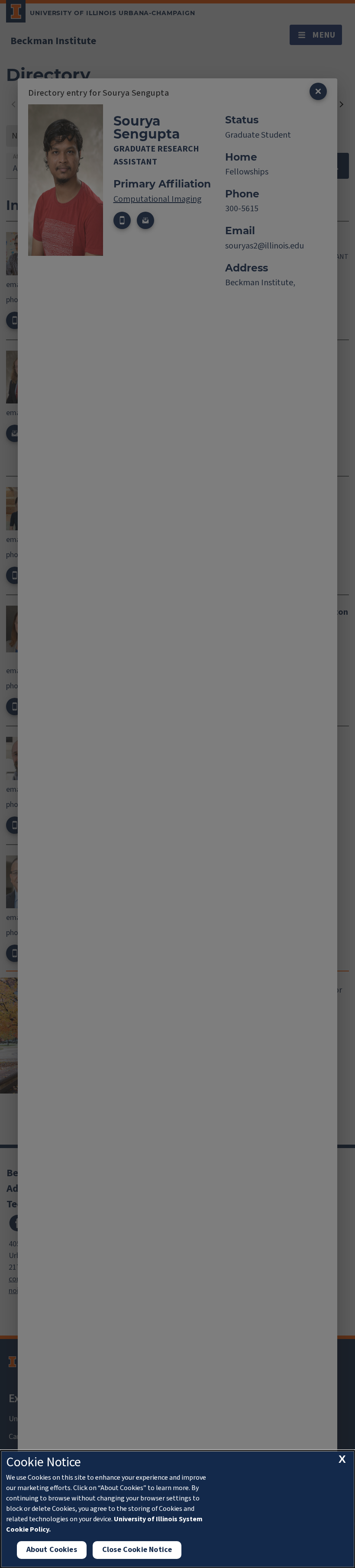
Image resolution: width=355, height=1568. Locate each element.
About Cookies (51, 1549)
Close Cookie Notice (137, 1549)
